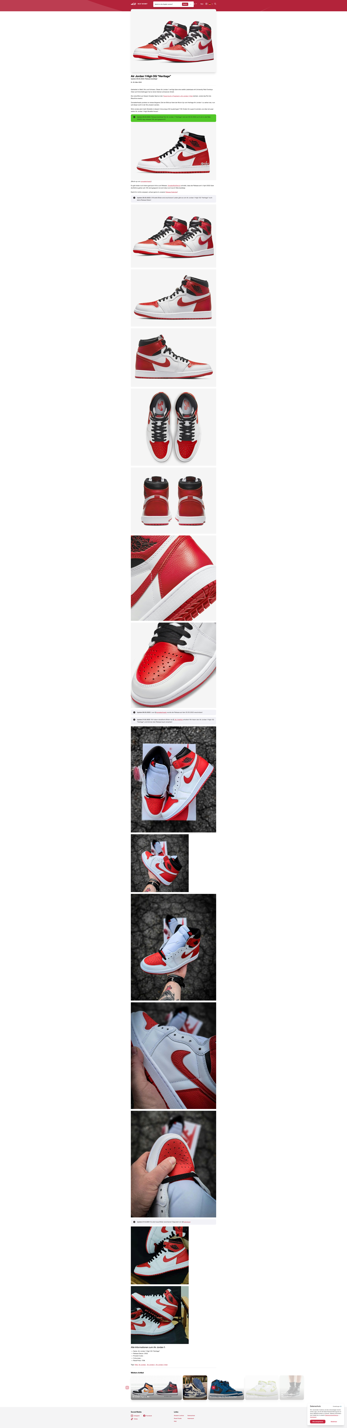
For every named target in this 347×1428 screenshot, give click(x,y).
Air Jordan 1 (151, 1364)
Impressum (313, 1417)
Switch (185, 4)
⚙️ (337, 1406)
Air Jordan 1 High (162, 1364)
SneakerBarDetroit (174, 185)
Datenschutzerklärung (331, 1415)
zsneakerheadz (161, 712)
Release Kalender (171, 192)
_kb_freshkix (178, 719)
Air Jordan (142, 1364)
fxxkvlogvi (186, 1222)
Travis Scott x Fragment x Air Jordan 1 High (178, 96)
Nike (136, 1364)
